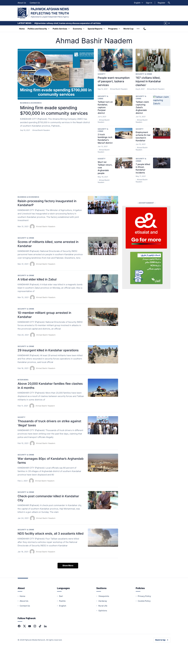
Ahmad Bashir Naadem (45, 226)
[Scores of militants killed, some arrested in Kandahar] (103, 246)
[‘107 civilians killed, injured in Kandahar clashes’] (153, 60)
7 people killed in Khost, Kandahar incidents (143, 168)
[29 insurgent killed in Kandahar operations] (103, 354)
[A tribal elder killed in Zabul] (103, 283)
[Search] (169, 2)
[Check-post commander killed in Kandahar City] (103, 500)
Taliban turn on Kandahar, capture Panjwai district (105, 107)
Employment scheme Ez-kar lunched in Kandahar (143, 136)
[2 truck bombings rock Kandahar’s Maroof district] (123, 133)
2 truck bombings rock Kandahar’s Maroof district (105, 138)
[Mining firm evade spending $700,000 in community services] (56, 74)
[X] (24, 626)
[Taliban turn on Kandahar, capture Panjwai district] (123, 100)
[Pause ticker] (165, 23)
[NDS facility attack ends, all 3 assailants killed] (103, 538)
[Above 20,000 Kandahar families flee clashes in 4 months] (103, 388)
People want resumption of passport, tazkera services (114, 81)
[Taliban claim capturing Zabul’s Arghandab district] (161, 100)
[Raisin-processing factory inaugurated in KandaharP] (103, 205)
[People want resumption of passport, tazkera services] (115, 60)
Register (161, 3)
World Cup (128, 28)
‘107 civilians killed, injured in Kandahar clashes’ (148, 81)
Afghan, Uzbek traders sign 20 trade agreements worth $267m (63, 23)
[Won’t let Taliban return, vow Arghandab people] (123, 163)
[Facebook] (19, 626)
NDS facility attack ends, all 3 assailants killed (51, 533)
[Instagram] (34, 626)
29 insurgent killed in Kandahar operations (48, 350)
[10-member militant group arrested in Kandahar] (103, 317)
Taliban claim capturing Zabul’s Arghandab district (142, 107)
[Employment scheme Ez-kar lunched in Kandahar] (161, 133)
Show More (67, 565)
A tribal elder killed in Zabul (37, 279)
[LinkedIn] (45, 626)
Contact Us (35, 3)
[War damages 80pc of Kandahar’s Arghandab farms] (103, 463)
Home (22, 28)
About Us (22, 3)
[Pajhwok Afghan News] (43, 13)
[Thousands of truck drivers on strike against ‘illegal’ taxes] (103, 425)
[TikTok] (40, 626)
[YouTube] (29, 626)
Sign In (149, 3)
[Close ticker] (169, 23)
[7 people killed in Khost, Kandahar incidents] (161, 163)
